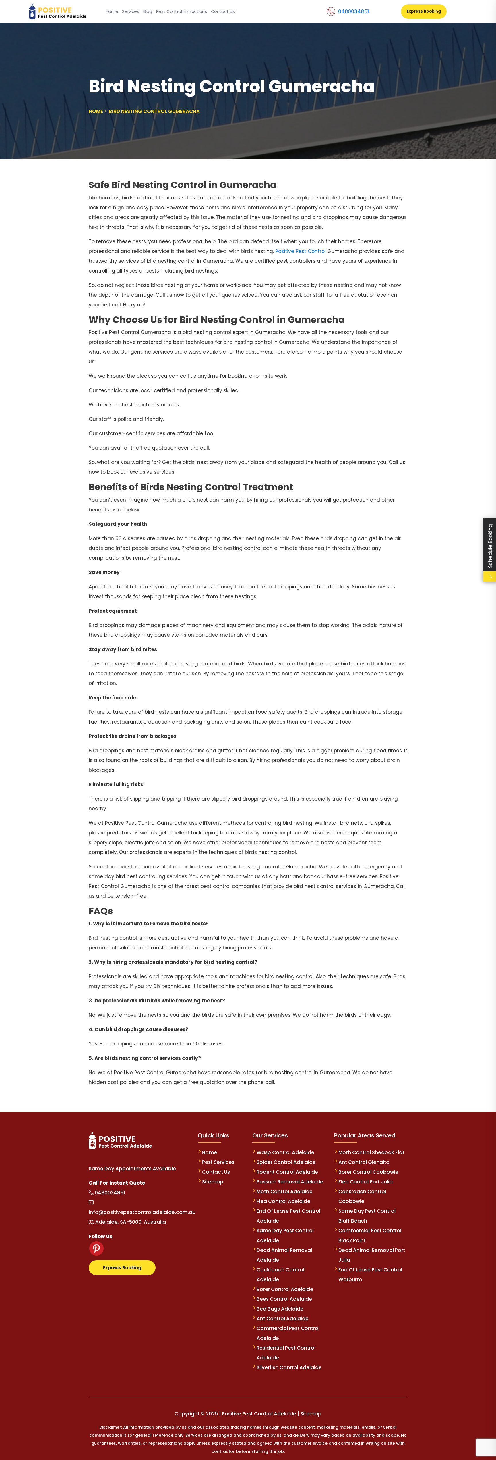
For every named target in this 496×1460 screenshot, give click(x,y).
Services (130, 11)
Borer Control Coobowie (368, 1172)
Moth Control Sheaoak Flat (371, 1152)
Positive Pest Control (301, 251)
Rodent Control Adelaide (287, 1172)
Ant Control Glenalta (364, 1162)
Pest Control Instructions (181, 11)
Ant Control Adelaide (283, 1318)
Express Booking (424, 11)
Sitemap (212, 1181)
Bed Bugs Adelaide (280, 1308)
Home (112, 11)
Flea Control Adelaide (283, 1201)
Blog (147, 11)
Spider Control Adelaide (286, 1162)
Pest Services (218, 1162)
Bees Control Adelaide (284, 1299)
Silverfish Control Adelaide (289, 1367)
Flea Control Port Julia (365, 1181)
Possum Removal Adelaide (290, 1181)
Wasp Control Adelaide (285, 1152)
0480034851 (353, 11)
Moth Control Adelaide (285, 1191)
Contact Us (223, 11)
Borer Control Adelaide (285, 1289)
